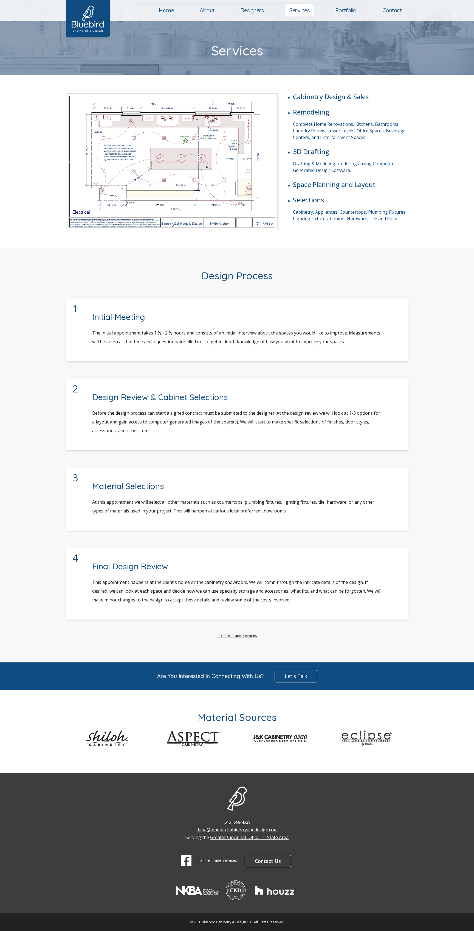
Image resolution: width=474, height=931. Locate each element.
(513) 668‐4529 (237, 822)
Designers (252, 10)
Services (299, 10)
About (207, 10)
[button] (159, 225)
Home (166, 10)
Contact (392, 10)
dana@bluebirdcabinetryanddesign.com (237, 830)
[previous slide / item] (70, 161)
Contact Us (268, 861)
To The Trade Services (237, 635)
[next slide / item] (275, 161)
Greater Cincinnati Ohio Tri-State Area (249, 837)
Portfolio (346, 10)
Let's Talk (296, 676)
